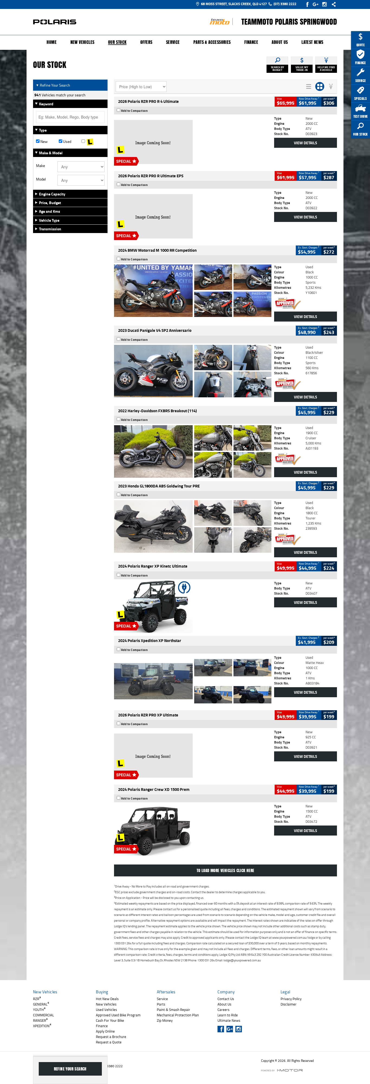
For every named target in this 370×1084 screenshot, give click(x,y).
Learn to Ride (228, 1015)
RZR (37, 998)
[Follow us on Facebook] (307, 4)
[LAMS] (93, 141)
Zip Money (165, 1020)
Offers (146, 42)
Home (52, 42)
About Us (280, 42)
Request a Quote (109, 1042)
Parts (161, 1004)
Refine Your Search (53, 85)
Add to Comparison (134, 111)
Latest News (312, 42)
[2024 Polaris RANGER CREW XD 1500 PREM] (192, 830)
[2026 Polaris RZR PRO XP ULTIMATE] (192, 755)
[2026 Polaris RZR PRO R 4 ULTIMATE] (192, 142)
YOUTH (39, 1009)
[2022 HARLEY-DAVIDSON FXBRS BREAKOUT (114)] (192, 451)
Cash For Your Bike (110, 1020)
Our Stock (117, 42)
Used (66, 141)
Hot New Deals (107, 998)
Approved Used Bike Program (118, 1015)
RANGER (40, 1020)
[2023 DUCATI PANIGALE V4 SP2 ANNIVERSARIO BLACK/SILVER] (192, 371)
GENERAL (41, 1004)
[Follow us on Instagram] (325, 4)
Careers (223, 1009)
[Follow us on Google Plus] (316, 4)
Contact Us (226, 998)
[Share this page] (332, 4)
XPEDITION (42, 1026)
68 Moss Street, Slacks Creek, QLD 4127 (234, 3)
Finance (251, 42)
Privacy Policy (291, 998)
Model (41, 179)
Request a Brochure (111, 1036)
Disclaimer (289, 1004)
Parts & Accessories (212, 42)
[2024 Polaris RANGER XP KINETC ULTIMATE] (192, 607)
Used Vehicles (106, 1009)
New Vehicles (82, 42)
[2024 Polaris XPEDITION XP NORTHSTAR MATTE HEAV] (192, 681)
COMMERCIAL (43, 1015)
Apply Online (105, 1031)
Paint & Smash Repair (173, 1009)
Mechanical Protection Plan (178, 1015)
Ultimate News (229, 1020)
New (44, 141)
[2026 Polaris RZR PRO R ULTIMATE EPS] (192, 216)
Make (40, 165)
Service (173, 42)
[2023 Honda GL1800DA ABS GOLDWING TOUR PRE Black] (192, 526)
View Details (305, 143)
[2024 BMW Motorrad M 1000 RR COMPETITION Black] (192, 290)
